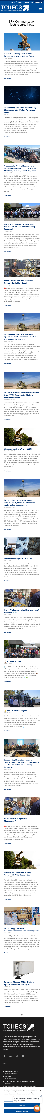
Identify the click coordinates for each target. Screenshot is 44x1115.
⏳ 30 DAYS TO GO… (13, 662)
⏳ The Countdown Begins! (16, 711)
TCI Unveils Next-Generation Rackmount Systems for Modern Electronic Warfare (21, 395)
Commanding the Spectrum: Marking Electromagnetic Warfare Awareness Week (20, 110)
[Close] (40, 1090)
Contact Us (38, 2)
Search (13, 2)
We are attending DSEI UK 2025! (18, 559)
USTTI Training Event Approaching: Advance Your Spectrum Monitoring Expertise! (19, 226)
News (19, 2)
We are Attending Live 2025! (18, 449)
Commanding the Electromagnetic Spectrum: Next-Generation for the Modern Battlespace (21, 336)
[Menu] (40, 9)
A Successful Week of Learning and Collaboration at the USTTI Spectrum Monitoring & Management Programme (20, 168)
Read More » (7, 78)
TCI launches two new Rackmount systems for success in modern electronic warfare (19, 502)
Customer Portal (28, 2)
